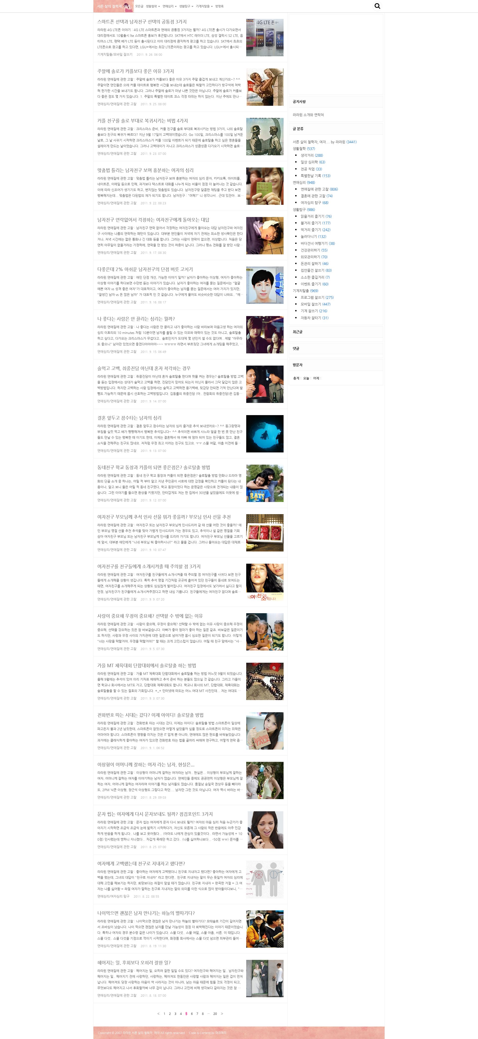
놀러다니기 (313, 236)
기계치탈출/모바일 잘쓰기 (114, 54)
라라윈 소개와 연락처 (308, 115)
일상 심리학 (313, 162)
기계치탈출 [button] (203, 6)
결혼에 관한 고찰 (317, 196)
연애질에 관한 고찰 (319, 189)
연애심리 (304, 182)
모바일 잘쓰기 (316, 304)
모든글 (139, 6)
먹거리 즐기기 (316, 230)
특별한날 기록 (316, 176)
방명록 (219, 6)
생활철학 (304, 149)
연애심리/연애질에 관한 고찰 (116, 104)
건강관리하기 (314, 250)
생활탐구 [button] (185, 6)
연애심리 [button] (168, 6)
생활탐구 (304, 210)
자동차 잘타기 (315, 318)
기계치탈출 (305, 291)
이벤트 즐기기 (315, 284)
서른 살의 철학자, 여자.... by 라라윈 (325, 142)
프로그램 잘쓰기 (317, 297)
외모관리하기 (314, 257)
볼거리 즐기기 (316, 223)
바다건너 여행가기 (318, 243)
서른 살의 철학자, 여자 (113, 6)
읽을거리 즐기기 (316, 216)
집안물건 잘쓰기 (316, 270)
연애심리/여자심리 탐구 (113, 896)
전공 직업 (311, 169)
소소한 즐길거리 (315, 277)
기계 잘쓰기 (314, 311)
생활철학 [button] (152, 6)
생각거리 (312, 155)
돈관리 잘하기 (315, 264)
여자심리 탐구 (315, 203)
